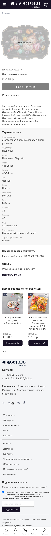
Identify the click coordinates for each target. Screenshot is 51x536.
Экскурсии (8, 420)
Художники (9, 415)
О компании (9, 474)
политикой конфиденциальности (28, 496)
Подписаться (11, 509)
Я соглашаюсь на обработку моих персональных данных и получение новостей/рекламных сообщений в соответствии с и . (25, 495)
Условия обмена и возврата (17, 458)
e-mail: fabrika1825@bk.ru (17, 378)
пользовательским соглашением (16, 498)
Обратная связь (11, 464)
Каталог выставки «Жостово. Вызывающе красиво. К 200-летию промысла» (38, 323)
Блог (5, 430)
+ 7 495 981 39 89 (12, 374)
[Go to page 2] (5, 351)
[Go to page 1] (3, 351)
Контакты (8, 435)
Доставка (8, 448)
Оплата (7, 443)
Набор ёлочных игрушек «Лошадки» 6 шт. (12, 320)
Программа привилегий (15, 469)
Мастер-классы (11, 425)
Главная (6, 13)
